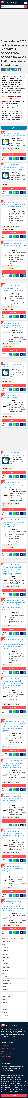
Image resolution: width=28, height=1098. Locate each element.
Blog (2, 1051)
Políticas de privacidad (7, 1056)
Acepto (14, 1095)
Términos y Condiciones (7, 1054)
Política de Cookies (12, 1091)
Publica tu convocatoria (7, 1048)
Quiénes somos (5, 1045)
